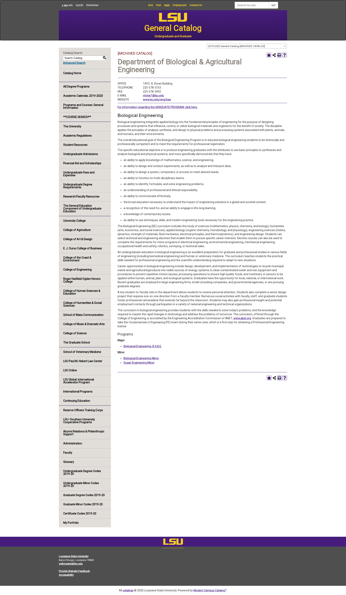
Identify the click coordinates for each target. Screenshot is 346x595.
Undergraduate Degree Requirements (77, 186)
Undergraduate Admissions (80, 154)
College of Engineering (77, 269)
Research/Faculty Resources (81, 196)
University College (74, 220)
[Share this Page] (274, 55)
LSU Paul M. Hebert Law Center (82, 361)
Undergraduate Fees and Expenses (79, 174)
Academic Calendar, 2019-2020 (83, 95)
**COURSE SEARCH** (77, 117)
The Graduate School (76, 342)
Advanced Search (74, 62)
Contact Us (196, 5)
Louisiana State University (74, 556)
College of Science (75, 333)
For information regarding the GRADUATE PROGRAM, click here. (158, 107)
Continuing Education (76, 400)
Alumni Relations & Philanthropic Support (83, 433)
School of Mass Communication (83, 314)
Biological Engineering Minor (141, 358)
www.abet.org (242, 318)
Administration (72, 443)
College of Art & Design (77, 239)
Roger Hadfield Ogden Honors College (82, 280)
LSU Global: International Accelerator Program (78, 381)
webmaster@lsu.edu (71, 563)
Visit (158, 5)
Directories (92, 5)
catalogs (128, 590)
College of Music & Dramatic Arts (84, 324)
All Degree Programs (76, 86)
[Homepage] (173, 542)
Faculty (67, 452)
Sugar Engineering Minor (139, 362)
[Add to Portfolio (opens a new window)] (269, 55)
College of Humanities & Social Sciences (82, 304)
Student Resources (75, 144)
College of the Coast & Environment (77, 259)
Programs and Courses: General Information (83, 106)
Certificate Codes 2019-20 (79, 513)
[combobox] (247, 46)
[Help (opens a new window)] (284, 55)
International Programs (78, 391)
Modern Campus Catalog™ (210, 590)
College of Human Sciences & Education (81, 292)
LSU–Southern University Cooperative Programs (79, 421)
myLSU (79, 5)
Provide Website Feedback (74, 571)
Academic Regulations (77, 135)
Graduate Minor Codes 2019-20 (83, 504)
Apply (167, 5)
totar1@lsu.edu (154, 95)
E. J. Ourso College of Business (82, 248)
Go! (274, 5)
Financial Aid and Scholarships (82, 163)
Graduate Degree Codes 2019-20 (84, 495)
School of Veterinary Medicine (82, 351)
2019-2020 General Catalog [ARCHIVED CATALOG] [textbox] (236, 46)
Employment (180, 5)
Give (150, 5)
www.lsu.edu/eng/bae (157, 99)
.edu (66, 5)
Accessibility (66, 574)
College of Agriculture (77, 230)
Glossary (68, 461)
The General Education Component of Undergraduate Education (82, 208)
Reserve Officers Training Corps (83, 410)
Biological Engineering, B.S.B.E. (143, 346)
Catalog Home (72, 73)
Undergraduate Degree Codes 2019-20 (82, 472)
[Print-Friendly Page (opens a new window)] (279, 55)
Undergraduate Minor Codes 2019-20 (81, 484)
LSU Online (70, 370)
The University (72, 126)
